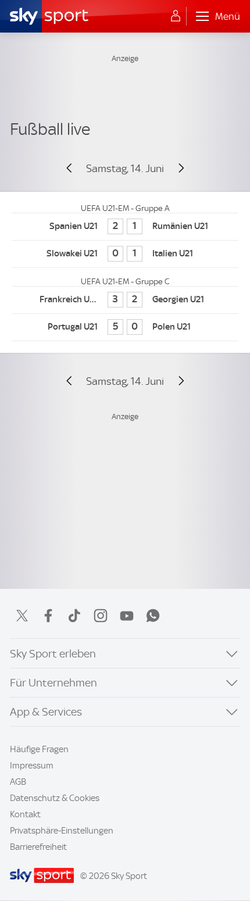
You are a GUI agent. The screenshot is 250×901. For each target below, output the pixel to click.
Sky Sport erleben (53, 653)
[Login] (175, 16)
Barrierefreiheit (38, 847)
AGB (18, 782)
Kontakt (25, 814)
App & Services (46, 711)
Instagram (100, 615)
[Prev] (74, 168)
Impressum (31, 765)
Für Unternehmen (53, 682)
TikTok (74, 615)
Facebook (48, 615)
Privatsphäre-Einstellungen (61, 830)
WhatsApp (153, 615)
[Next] (176, 168)
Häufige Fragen (39, 749)
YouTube (127, 615)
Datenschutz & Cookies (54, 798)
